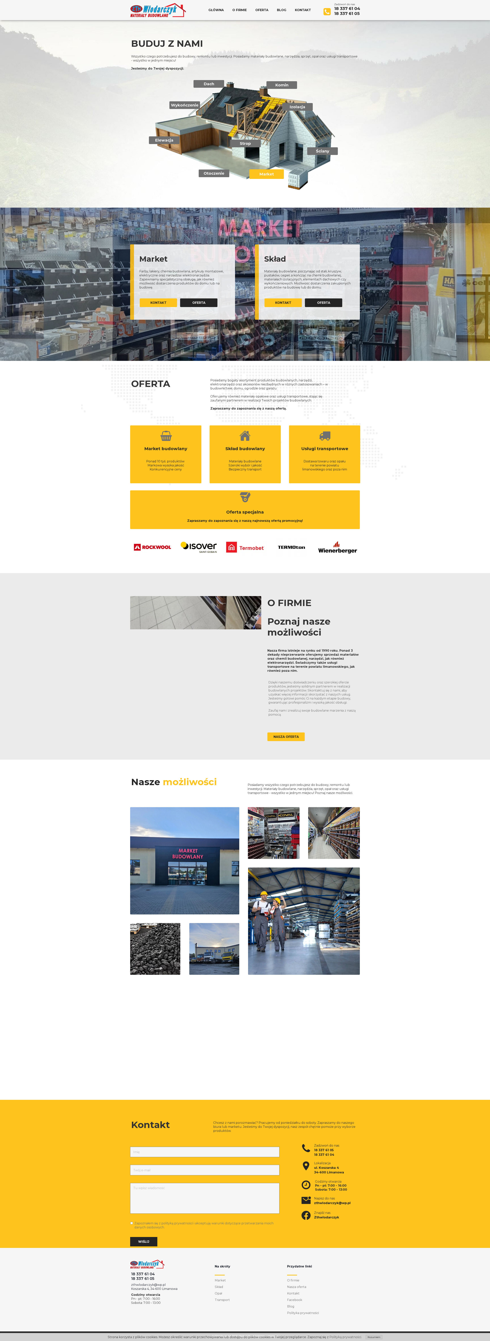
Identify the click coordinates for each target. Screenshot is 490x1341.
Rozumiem (374, 1337)
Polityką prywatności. (345, 1337)
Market (220, 1280)
